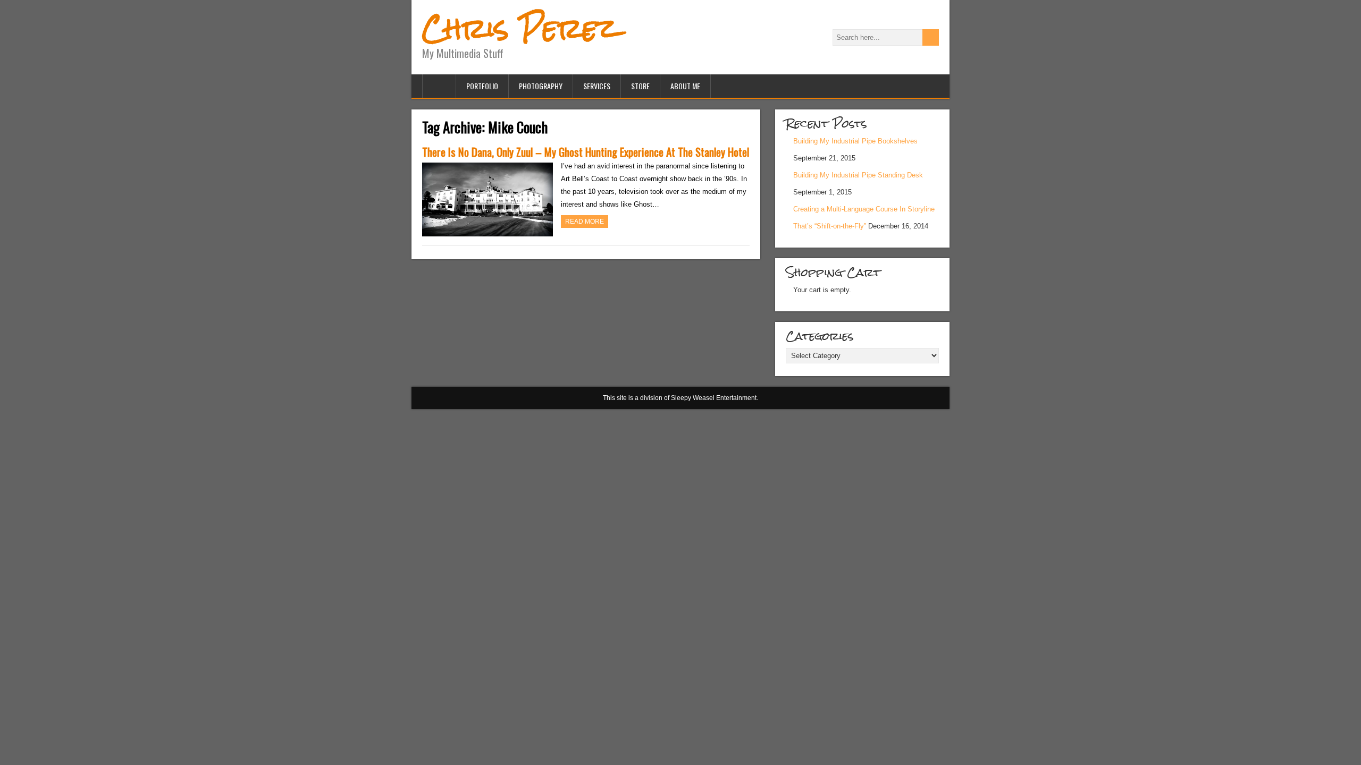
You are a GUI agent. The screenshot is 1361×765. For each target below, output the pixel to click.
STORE (640, 85)
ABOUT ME (685, 85)
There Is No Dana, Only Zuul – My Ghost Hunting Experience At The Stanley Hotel (585, 151)
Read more (584, 221)
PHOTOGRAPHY (540, 85)
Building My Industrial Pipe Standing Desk (858, 175)
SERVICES (596, 85)
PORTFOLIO (482, 85)
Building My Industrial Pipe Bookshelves (855, 141)
